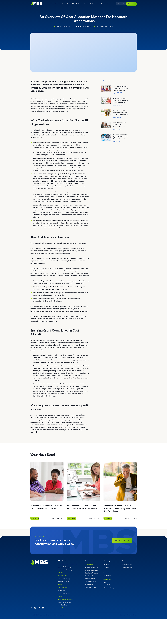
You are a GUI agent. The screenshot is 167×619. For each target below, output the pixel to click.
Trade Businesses (90, 581)
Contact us (131, 4)
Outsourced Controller (64, 602)
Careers (106, 570)
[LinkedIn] (43, 608)
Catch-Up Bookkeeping (65, 570)
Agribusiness (89, 584)
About (56, 4)
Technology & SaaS (91, 587)
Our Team (106, 567)
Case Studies (107, 585)
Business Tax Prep (63, 581)
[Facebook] (35, 608)
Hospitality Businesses (91, 576)
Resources (104, 4)
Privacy (129, 615)
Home (51, 4)
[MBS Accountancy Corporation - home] (36, 4)
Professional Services (91, 567)
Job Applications (127, 567)
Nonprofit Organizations (92, 570)
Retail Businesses (90, 578)
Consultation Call (127, 564)
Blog (105, 582)
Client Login (121, 4)
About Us (106, 564)
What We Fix (75, 4)
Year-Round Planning (64, 579)
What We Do (65, 4)
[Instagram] (39, 608)
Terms (135, 615)
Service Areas (94, 4)
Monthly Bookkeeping (64, 567)
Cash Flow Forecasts (64, 593)
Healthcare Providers (91, 573)
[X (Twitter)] (31, 608)
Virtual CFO (61, 590)
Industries (84, 4)
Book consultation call (122, 540)
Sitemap (122, 615)
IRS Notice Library (109, 588)
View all (60, 572)
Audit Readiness (62, 605)
